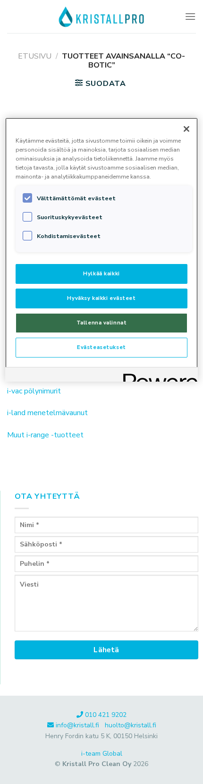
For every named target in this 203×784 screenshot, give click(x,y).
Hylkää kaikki (101, 273)
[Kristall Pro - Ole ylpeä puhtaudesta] (101, 16)
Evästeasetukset (101, 347)
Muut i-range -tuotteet (45, 435)
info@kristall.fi (78, 725)
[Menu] (190, 16)
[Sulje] (186, 129)
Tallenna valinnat (101, 322)
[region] (101, 250)
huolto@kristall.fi (130, 725)
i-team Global (101, 753)
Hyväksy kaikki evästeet (101, 298)
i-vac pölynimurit (34, 391)
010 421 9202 (106, 714)
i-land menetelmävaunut (47, 413)
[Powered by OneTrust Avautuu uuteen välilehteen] (157, 376)
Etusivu (34, 56)
